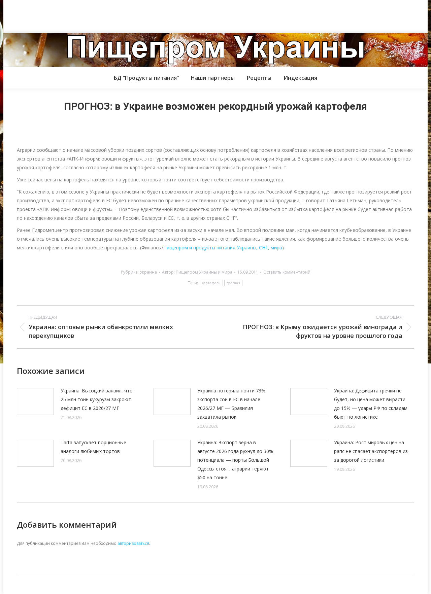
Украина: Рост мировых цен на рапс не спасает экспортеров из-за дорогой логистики (371, 451)
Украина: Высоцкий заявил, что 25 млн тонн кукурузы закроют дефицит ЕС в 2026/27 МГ (97, 399)
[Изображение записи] (35, 401)
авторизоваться (133, 543)
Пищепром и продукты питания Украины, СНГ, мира (222, 247)
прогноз (233, 283)
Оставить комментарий (286, 272)
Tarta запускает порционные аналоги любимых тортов (93, 446)
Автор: (197, 272)
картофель (211, 283)
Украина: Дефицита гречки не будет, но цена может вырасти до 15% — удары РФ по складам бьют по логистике (370, 403)
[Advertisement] (122, 15)
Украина (148, 272)
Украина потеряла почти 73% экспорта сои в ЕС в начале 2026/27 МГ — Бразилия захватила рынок (231, 403)
